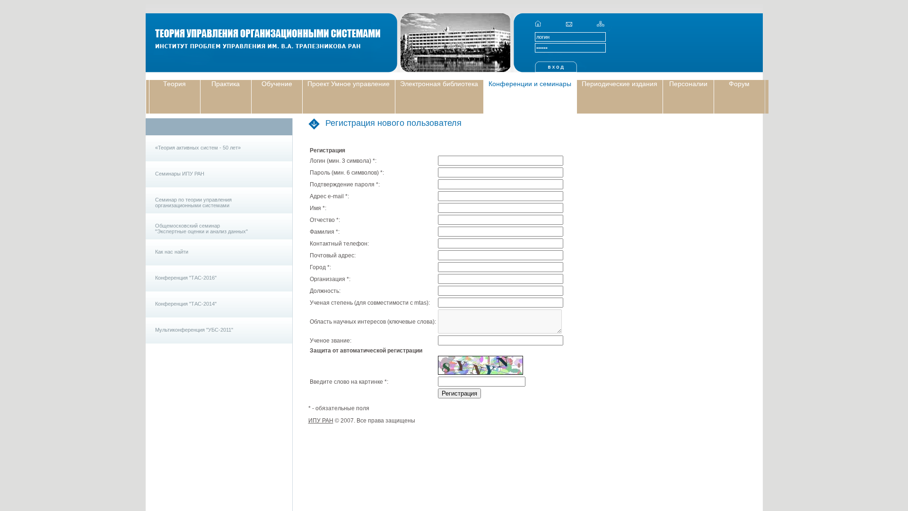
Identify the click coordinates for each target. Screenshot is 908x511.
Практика (225, 84)
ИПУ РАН (320, 420)
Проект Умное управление (348, 84)
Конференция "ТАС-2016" (186, 278)
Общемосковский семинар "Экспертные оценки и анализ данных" (201, 228)
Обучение (277, 84)
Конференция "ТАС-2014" (186, 304)
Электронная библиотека (439, 84)
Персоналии (688, 84)
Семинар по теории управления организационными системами (193, 202)
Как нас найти (171, 252)
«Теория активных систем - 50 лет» (198, 147)
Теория (174, 84)
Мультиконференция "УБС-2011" (194, 330)
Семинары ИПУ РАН (179, 173)
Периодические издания (619, 84)
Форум (739, 84)
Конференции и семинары (530, 84)
